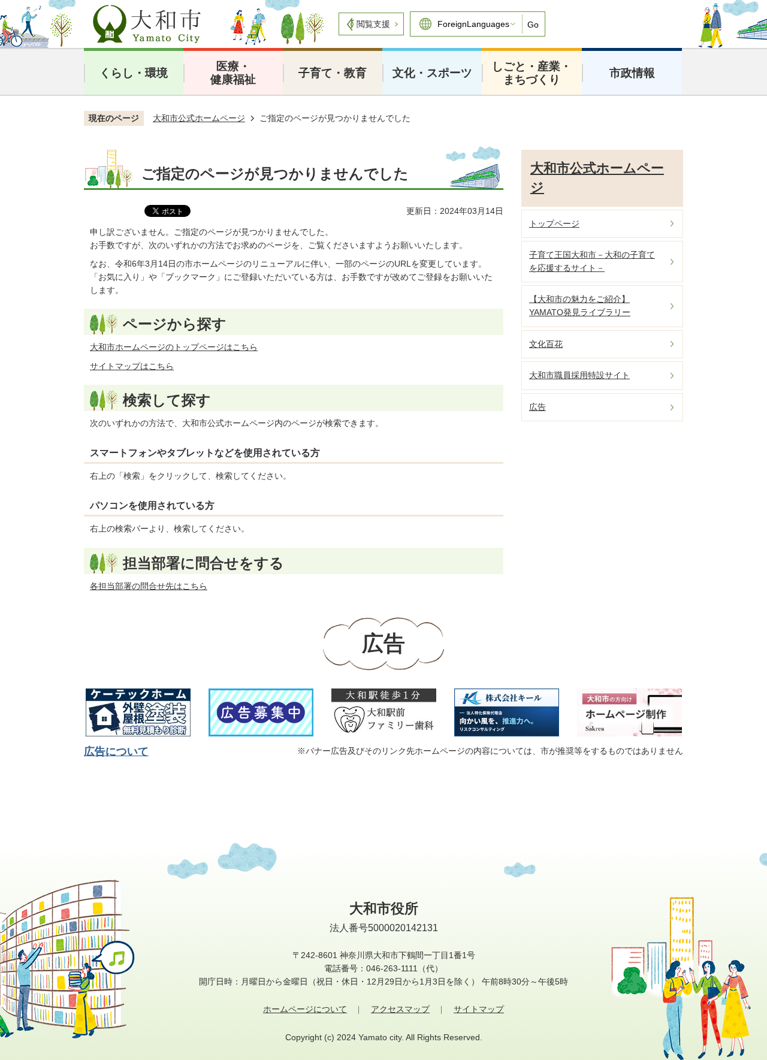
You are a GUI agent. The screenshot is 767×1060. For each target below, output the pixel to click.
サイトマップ (479, 1009)
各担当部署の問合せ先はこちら (148, 586)
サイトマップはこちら (132, 366)
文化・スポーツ (432, 73)
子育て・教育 (332, 73)
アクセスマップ (400, 1009)
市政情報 (632, 73)
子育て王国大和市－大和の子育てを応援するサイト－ (592, 261)
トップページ (554, 223)
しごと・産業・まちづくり (532, 73)
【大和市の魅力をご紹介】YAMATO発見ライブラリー (579, 305)
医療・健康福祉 (233, 73)
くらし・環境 (133, 73)
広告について (116, 751)
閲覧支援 (373, 24)
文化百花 (546, 344)
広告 (537, 407)
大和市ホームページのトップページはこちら (174, 347)
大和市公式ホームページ (199, 118)
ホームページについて (305, 1009)
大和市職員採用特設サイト (579, 375)
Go (533, 24)
